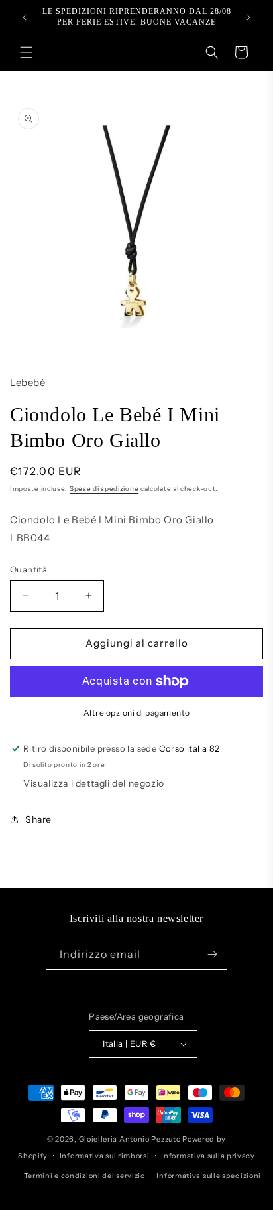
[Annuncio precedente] (24, 17)
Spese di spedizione (104, 488)
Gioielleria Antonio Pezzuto (131, 1139)
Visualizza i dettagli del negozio (93, 783)
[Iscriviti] (212, 954)
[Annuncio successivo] (248, 17)
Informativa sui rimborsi (105, 1155)
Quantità (28, 569)
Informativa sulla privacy (208, 1155)
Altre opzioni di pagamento (136, 713)
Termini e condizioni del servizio (84, 1175)
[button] (26, 52)
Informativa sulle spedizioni (208, 1175)
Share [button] (38, 819)
